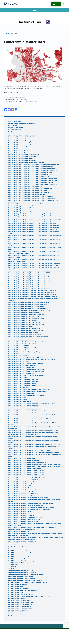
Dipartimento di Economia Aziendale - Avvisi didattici (23, 157)
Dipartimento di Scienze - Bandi (17, 350)
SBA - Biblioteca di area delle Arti (17, 551)
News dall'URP (12, 545)
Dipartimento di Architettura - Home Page (20, 141)
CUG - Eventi (11, 131)
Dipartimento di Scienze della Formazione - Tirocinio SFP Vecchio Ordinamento (30, 478)
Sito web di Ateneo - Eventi (15, 586)
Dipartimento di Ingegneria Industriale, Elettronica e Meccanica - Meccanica (29, 289)
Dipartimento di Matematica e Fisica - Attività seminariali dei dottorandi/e (29, 310)
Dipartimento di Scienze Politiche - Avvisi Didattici (22, 484)
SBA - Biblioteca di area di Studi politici (19, 557)
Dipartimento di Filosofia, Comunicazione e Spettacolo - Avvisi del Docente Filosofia (31, 168)
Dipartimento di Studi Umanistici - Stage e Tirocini (22, 541)
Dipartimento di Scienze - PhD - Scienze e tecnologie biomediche (26, 395)
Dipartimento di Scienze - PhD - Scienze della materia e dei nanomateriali (28, 391)
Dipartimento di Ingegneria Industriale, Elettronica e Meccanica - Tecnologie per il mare (32, 297)
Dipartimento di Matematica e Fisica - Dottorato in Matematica (26, 324)
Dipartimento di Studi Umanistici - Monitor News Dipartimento (25, 517)
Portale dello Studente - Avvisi (16, 547)
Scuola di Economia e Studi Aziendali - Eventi (20, 571)
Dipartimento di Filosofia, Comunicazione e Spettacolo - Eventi (25, 186)
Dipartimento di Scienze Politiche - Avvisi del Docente (23, 482)
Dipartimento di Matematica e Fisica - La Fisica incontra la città (25, 330)
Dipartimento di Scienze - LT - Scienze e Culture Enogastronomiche (26, 371)
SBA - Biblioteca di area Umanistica (18, 563)
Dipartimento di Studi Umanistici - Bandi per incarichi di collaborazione (28, 498)
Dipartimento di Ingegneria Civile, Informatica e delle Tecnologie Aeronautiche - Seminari (33, 265)
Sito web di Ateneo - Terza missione (18, 610)
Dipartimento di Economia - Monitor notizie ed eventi (23, 153)
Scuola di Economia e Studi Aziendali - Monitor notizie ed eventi (26, 575)
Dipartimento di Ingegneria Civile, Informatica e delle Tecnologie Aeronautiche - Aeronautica (34, 214)
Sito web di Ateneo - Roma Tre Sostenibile (20, 608)
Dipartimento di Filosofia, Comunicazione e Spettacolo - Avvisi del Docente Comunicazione (33, 164)
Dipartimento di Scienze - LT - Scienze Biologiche (21, 368)
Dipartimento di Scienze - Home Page (18, 356)
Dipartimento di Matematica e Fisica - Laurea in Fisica (23, 332)
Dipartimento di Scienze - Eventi (17, 354)
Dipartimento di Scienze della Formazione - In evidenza (23, 460)
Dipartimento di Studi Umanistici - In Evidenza (21, 515)
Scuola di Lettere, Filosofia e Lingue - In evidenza (21, 578)
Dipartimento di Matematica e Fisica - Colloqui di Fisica (23, 316)
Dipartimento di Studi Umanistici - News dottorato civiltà (24, 519)
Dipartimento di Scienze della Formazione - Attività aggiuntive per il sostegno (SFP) (31, 403)
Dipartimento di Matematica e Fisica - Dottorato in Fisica (24, 322)
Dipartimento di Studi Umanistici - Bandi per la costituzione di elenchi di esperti (30, 504)
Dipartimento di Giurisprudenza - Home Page (20, 212)
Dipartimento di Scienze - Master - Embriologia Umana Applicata (26, 375)
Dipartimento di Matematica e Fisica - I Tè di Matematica (24, 328)
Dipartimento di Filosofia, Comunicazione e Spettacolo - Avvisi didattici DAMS (30, 172)
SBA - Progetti (12, 567)
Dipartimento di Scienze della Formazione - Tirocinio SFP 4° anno (26, 474)
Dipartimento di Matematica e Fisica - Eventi (20, 326)
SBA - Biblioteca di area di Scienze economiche (21, 555)
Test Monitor (11, 616)
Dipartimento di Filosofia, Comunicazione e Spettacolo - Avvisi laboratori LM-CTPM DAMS (33, 178)
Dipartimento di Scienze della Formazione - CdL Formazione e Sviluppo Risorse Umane (32, 421)
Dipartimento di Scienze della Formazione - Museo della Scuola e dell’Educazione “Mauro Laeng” (35, 464)
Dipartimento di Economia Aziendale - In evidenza (22, 161)
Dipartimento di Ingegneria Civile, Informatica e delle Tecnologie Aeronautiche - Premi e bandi (34, 263)
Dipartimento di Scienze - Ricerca (17, 399)
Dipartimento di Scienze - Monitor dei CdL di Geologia (23, 381)
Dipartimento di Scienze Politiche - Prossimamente (22, 490)
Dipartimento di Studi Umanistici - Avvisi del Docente (23, 494)
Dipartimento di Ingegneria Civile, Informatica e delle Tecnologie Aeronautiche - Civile (32, 222)
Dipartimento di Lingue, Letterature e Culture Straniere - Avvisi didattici (28, 305)
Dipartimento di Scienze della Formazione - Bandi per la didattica (26, 413)
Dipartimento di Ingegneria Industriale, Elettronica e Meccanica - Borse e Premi (30, 279)
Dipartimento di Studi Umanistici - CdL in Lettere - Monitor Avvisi (26, 506)
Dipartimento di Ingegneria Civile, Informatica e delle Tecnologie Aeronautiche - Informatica (33, 228)
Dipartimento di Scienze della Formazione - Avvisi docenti (24, 407)
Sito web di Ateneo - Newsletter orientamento (21, 594)
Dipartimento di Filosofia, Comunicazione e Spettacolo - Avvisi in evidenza (28, 176)
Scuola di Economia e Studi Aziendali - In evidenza (22, 573)
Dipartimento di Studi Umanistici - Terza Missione (22, 543)
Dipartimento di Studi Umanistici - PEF (19, 531)
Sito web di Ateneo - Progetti (16, 598)
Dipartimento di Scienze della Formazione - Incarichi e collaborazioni (27, 462)
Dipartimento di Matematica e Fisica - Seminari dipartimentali (25, 342)
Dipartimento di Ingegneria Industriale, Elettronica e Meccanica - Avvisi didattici (30, 273)
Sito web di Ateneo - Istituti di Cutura (18, 588)
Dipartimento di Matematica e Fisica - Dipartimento (22, 320)
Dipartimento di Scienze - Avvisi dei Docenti (20, 346)
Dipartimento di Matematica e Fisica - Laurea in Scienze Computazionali (28, 336)
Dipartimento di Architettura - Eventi (18, 139)
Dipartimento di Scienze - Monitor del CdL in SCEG (22, 385)
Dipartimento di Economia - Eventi (17, 147)
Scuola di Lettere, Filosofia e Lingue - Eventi (20, 576)
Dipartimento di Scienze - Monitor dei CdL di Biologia (23, 379)
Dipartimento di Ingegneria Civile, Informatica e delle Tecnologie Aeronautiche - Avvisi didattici (34, 220)
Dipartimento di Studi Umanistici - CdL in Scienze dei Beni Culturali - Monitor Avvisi (31, 507)
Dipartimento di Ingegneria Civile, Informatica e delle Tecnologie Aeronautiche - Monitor (32, 230)
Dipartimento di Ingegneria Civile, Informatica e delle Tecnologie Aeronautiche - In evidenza (33, 226)
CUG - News (11, 133)
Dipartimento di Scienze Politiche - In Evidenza (21, 486)
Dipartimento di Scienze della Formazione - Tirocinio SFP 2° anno (26, 470)
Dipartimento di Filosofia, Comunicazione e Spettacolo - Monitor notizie (28, 204)
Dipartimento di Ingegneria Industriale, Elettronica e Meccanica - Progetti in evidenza (32, 295)
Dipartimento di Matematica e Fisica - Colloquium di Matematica (26, 318)
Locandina (7, 106)
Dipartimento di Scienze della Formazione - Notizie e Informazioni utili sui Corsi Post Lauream (34, 466)
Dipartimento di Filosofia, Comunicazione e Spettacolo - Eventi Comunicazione (30, 188)
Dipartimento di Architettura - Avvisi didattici (21, 137)
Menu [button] (57, 4)
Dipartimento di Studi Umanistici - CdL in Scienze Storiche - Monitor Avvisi (29, 509)
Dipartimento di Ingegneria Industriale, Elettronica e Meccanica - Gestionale (29, 287)
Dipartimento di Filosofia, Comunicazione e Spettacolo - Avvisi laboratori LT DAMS (31, 182)
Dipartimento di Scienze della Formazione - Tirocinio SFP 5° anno (26, 476)
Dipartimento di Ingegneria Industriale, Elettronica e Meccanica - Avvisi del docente (31, 271)
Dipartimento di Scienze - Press (17, 397)
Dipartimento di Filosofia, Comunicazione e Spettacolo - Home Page (27, 194)
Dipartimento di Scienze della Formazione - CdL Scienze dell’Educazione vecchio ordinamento (34, 444)
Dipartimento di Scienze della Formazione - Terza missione (24, 468)
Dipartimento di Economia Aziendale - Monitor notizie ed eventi (26, 163)
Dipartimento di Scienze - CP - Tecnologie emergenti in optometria (26, 352)
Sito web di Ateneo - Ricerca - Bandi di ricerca (20, 602)
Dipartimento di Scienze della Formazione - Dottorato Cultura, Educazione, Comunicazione (33, 452)
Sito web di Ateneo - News (15, 592)
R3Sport (10, 549)
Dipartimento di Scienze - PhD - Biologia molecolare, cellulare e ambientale (29, 389)
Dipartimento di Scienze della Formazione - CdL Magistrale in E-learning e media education (33, 431)
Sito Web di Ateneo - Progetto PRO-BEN (19, 600)
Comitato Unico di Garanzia (15, 127)
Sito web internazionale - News (16, 614)
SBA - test (11, 569)
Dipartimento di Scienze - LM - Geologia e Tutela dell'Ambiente (25, 364)
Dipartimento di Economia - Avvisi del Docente (21, 143)
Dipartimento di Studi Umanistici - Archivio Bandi (22, 492)
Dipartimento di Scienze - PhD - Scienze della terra (22, 393)
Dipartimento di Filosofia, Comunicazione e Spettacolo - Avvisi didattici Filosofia (31, 174)
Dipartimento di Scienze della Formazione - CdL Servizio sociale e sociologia (29, 450)
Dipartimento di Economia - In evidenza (19, 149)
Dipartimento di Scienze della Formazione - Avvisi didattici (24, 405)
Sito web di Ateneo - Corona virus (17, 584)
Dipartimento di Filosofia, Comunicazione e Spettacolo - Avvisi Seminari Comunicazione (32, 184)
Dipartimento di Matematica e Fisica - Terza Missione (23, 344)
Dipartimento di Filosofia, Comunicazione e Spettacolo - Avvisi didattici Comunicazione (32, 170)
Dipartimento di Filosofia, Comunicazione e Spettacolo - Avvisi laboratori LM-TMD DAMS (32, 180)
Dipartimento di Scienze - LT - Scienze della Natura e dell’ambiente (26, 370)
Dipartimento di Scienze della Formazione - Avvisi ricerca (24, 409)
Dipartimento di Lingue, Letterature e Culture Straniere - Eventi (26, 306)
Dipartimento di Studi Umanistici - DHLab (19, 511)
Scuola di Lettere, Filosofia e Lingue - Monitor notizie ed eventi (25, 580)
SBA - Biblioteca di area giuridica (17, 559)
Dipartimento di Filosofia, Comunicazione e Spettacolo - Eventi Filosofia (28, 192)
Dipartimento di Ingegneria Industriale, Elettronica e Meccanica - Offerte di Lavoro (31, 293)
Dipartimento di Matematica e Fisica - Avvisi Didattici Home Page (26, 314)
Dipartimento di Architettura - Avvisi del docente (22, 135)
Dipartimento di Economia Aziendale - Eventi (20, 159)
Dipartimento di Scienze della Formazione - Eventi (22, 458)
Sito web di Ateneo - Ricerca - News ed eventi (20, 604)
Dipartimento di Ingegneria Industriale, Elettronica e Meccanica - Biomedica (29, 277)
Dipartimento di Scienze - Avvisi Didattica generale (22, 348)
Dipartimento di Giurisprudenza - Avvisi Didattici (21, 208)
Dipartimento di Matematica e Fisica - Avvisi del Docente (24, 312)
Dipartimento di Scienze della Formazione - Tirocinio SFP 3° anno (26, 472)
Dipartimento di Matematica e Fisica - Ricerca (20, 340)
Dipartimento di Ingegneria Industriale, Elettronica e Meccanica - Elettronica (29, 281)
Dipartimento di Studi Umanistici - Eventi (19, 513)
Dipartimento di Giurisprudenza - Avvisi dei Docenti (22, 206)
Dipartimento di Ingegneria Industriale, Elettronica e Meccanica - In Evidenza (29, 275)
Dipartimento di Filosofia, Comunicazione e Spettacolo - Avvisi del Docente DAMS (31, 167)
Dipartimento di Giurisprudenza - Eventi (19, 210)
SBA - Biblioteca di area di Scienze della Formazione (22, 553)
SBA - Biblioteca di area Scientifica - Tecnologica (21, 561)
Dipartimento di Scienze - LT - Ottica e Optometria (22, 366)
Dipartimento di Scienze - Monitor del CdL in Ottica (22, 383)
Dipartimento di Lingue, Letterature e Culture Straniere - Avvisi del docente (29, 302)
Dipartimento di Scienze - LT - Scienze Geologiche (22, 373)
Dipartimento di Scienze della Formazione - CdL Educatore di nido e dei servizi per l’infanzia (33, 419)
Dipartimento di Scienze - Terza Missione (19, 401)
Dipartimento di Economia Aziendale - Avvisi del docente (24, 155)
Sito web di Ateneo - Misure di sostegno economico (22, 590)
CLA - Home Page (12, 125)
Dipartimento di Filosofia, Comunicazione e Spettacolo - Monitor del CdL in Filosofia (31, 198)
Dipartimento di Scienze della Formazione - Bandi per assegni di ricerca (28, 411)
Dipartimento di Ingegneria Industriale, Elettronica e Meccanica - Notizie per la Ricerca (32, 291)
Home (7, 33)
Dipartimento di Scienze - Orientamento (19, 387)
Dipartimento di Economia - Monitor (18, 151)
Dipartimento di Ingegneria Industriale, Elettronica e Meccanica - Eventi (28, 283)
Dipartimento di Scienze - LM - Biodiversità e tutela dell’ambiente (26, 358)
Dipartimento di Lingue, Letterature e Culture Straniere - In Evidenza (27, 308)
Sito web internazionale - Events (17, 612)
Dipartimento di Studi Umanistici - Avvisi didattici (22, 496)
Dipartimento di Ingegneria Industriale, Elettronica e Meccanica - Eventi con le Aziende (32, 285)
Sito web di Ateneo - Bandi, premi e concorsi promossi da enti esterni (27, 582)
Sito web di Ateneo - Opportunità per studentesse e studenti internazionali (29, 596)
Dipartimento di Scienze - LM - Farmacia (19, 362)
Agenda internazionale (14, 121)
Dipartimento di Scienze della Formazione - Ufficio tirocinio (25, 480)
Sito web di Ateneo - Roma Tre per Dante (19, 606)
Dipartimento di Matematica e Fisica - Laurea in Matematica (24, 334)
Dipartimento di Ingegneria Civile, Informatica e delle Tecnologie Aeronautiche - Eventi (32, 224)
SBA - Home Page (13, 565)
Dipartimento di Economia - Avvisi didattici (20, 145)
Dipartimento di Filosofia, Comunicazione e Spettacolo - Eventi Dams (27, 190)
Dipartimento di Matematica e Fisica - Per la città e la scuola (25, 338)
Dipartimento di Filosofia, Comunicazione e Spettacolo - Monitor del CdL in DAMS (31, 196)
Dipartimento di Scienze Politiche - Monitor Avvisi (22, 488)
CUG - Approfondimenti (14, 129)
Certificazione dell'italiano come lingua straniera (21, 123)
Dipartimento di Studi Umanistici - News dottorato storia (24, 521)
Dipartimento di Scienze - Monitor (17, 377)
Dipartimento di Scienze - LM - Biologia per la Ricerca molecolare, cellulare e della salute (32, 360)
